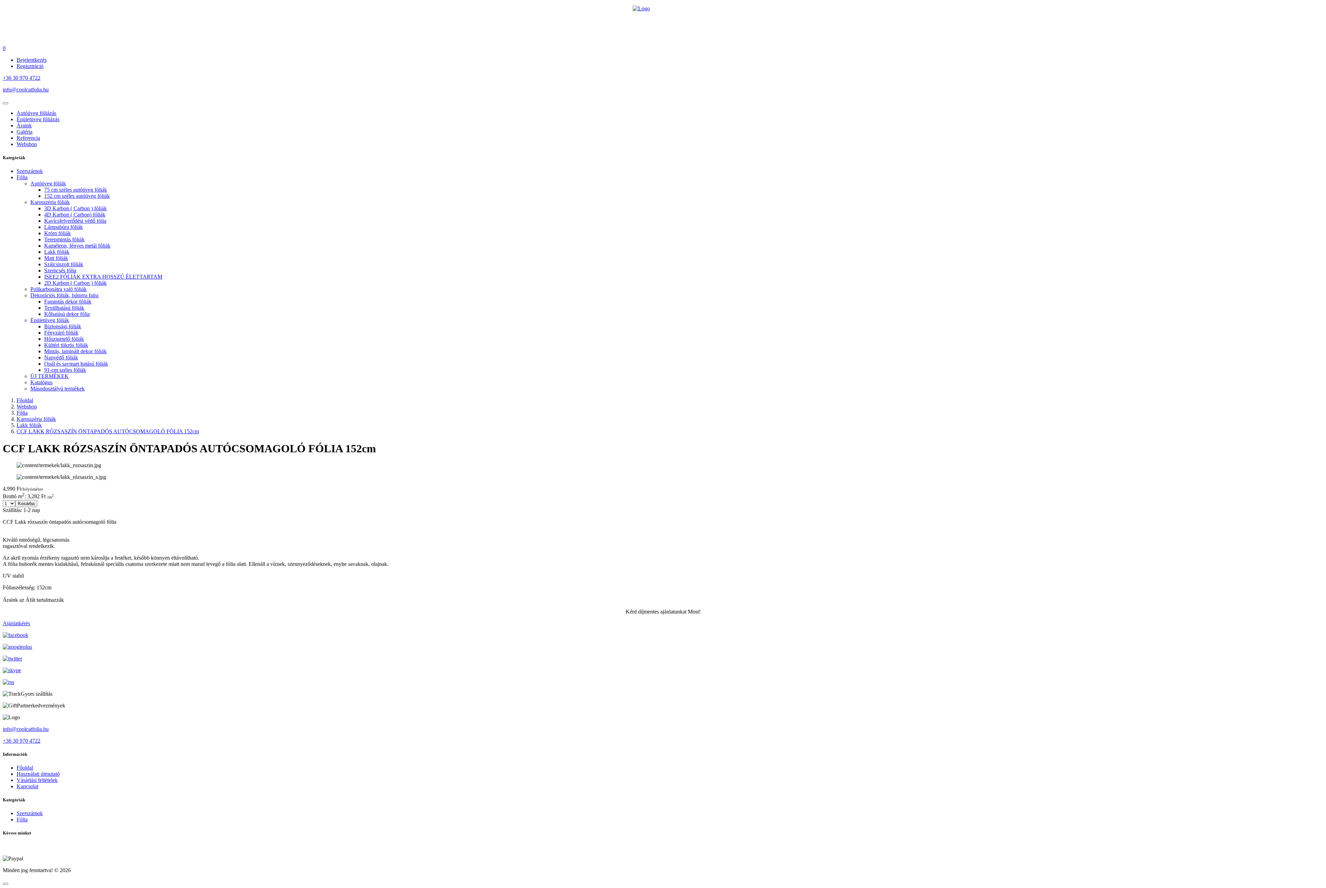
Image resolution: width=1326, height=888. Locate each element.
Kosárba (26, 503)
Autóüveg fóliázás (36, 113)
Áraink (24, 125)
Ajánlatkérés (16, 623)
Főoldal (25, 400)
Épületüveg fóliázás (38, 119)
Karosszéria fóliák (36, 419)
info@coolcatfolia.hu (26, 90)
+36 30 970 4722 (21, 78)
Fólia (22, 413)
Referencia (28, 138)
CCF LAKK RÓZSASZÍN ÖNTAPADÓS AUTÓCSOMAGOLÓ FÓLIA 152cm (108, 431)
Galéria (24, 132)
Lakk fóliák (29, 425)
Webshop (27, 144)
